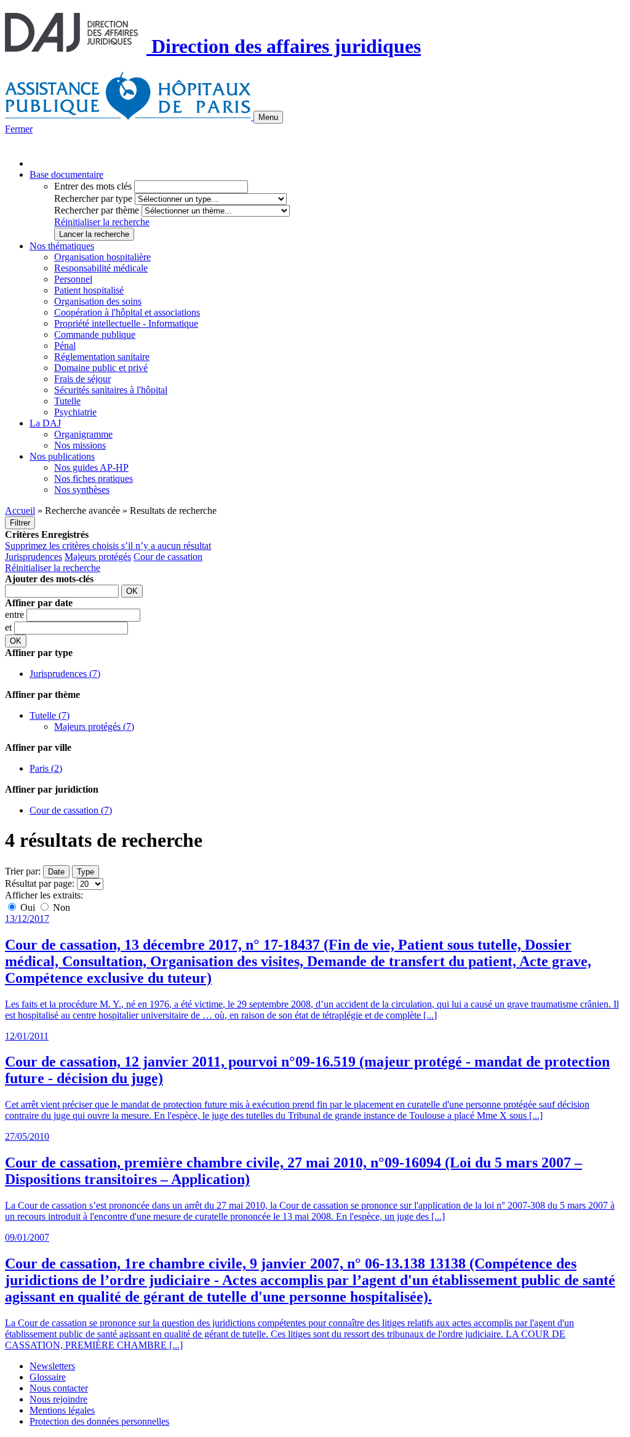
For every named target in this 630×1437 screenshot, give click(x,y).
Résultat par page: (39, 883)
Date (56, 871)
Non (60, 907)
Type (85, 871)
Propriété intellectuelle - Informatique (126, 323)
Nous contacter (59, 1388)
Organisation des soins (98, 301)
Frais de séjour (82, 379)
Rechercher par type (93, 198)
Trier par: (23, 871)
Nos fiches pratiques (93, 478)
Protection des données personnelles (99, 1421)
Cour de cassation (168, 556)
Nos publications (62, 456)
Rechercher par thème (96, 210)
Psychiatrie (75, 412)
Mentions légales (62, 1410)
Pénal (65, 345)
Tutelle (67, 401)
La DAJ (45, 423)
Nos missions (80, 445)
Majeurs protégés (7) (94, 726)
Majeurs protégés (98, 556)
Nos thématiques (62, 246)
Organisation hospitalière (102, 257)
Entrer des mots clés (93, 186)
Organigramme (83, 434)
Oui (28, 907)
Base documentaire (66, 174)
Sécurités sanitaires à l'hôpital (110, 390)
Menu (268, 117)
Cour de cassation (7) (71, 810)
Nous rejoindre (58, 1399)
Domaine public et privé (101, 367)
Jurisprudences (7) (65, 673)
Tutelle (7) (50, 715)
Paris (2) (46, 768)
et (9, 627)
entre (15, 614)
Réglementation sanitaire (102, 356)
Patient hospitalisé (89, 290)
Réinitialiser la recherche (102, 222)
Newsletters (52, 1366)
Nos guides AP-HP (91, 467)
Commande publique (94, 334)
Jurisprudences (33, 556)
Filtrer (20, 522)
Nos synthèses (82, 489)
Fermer (19, 129)
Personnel (73, 279)
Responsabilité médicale (101, 268)
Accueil (20, 510)
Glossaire (48, 1377)
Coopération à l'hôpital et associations (127, 312)
